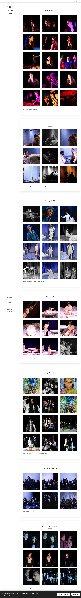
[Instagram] (78, 1)
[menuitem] (9, 297)
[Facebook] (76, 1)
